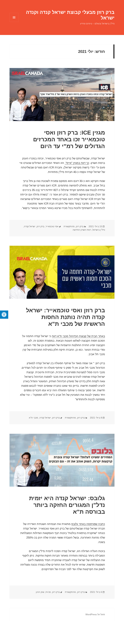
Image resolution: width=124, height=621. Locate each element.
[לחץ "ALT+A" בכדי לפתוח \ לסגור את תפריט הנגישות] (4, 314)
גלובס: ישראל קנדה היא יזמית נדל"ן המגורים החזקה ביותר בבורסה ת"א (67, 505)
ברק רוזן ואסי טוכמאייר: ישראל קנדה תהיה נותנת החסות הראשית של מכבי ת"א (65, 317)
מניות (48, 592)
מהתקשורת (69, 226)
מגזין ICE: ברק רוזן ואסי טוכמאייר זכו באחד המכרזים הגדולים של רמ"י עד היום (69, 139)
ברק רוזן (79, 226)
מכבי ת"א (33, 417)
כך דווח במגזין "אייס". (77, 163)
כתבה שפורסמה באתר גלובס (88, 524)
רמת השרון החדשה (82, 229)
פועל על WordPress (95, 614)
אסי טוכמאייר (52, 226)
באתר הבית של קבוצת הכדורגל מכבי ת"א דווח (78, 336)
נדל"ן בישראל (98, 229)
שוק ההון (40, 592)
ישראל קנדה (29, 226)
